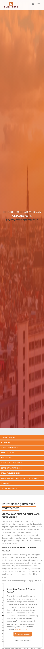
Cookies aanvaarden (22, 634)
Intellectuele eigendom (10, 473)
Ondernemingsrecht (9, 488)
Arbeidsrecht (6, 458)
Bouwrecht (5, 442)
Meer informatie (21, 630)
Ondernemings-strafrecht (11, 463)
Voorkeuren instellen (23, 640)
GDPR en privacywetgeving (11, 468)
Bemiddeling (6, 483)
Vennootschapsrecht (9, 448)
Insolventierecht (7, 453)
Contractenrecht (8, 437)
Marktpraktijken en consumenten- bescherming (20, 478)
